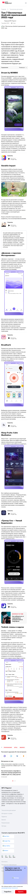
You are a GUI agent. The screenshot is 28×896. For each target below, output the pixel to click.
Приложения (8, 747)
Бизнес (4, 820)
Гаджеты (4, 817)
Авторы (4, 826)
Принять (20, 892)
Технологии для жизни (9, 810)
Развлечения (5, 823)
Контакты (4, 862)
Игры (15, 747)
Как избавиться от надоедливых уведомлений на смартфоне (18, 618)
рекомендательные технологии (10, 888)
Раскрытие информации (9, 865)
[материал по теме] (6, 618)
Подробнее (7, 892)
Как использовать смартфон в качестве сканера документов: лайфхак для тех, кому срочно (11, 773)
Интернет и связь (7, 813)
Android (22, 747)
